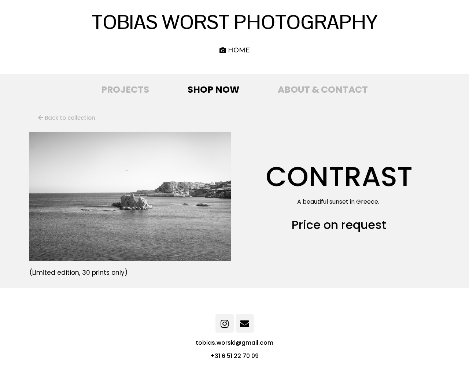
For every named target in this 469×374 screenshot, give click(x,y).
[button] (235, 50)
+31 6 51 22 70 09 (234, 356)
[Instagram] (224, 323)
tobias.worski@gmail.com (234, 342)
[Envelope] (245, 323)
